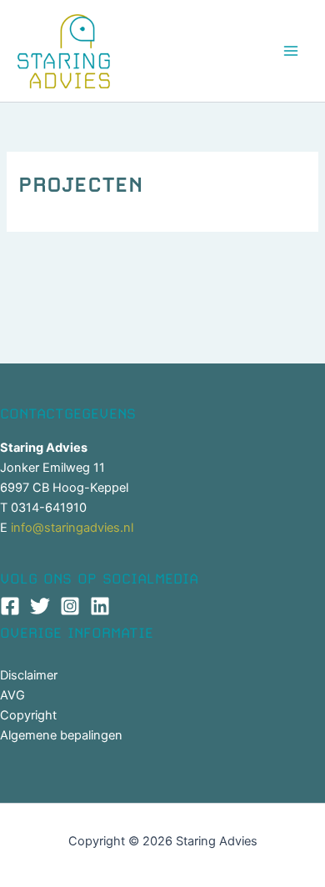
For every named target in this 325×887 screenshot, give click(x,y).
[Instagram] (70, 606)
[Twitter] (40, 606)
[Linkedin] (100, 606)
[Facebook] (10, 606)
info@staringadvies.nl (72, 527)
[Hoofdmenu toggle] (290, 50)
